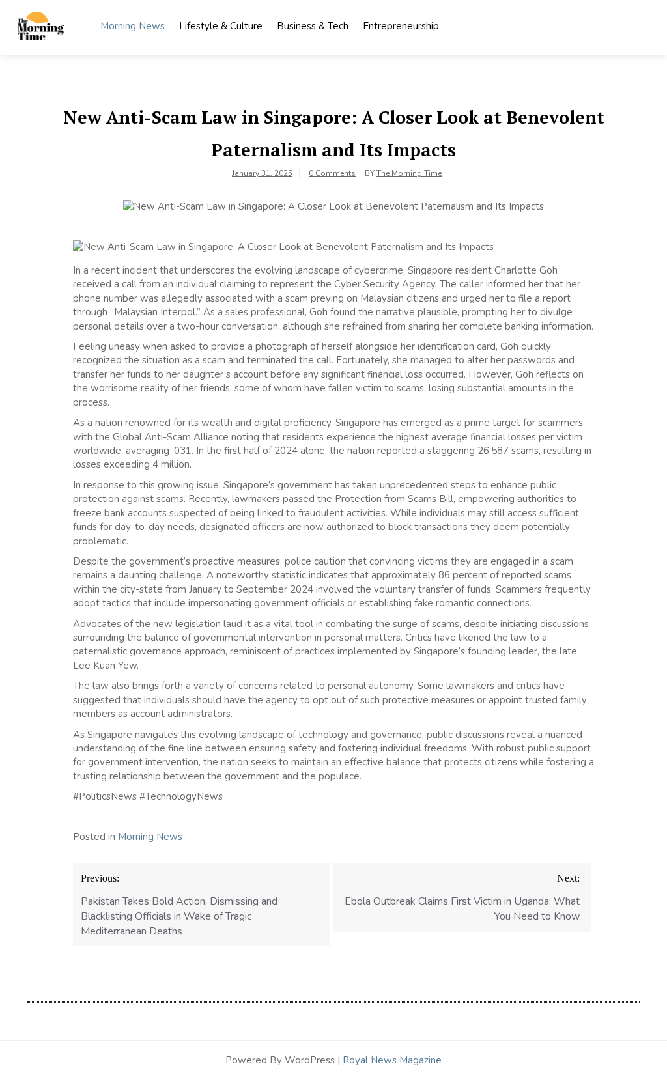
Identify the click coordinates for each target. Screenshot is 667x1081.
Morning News (132, 26)
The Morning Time (409, 173)
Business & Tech (312, 26)
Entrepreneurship (401, 26)
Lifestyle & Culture (221, 26)
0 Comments (332, 173)
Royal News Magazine (392, 1060)
